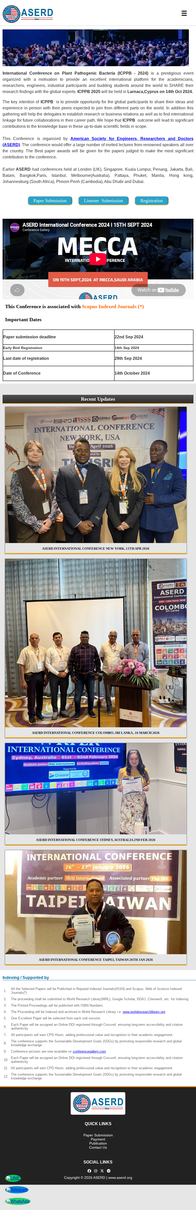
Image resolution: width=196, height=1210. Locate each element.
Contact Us (98, 1147)
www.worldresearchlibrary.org (144, 1012)
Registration (151, 200)
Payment (98, 1139)
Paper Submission (50, 200)
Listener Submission (103, 200)
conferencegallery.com (89, 1051)
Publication (98, 1143)
